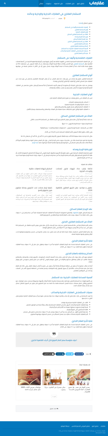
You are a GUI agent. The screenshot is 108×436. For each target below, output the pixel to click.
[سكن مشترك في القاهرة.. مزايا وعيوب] (54, 377)
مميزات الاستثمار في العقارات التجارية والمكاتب (74, 50)
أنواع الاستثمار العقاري (81, 29)
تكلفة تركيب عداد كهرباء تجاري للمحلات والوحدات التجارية (74, 170)
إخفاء (81, 23)
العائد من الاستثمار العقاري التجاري (78, 41)
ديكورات (48, 3)
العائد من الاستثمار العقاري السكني (77, 34)
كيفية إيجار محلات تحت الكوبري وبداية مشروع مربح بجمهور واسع (34, 189)
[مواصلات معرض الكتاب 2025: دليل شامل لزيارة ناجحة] (29, 377)
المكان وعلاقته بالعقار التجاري (79, 46)
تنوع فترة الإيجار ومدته (81, 36)
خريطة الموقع (65, 426)
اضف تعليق (53, 408)
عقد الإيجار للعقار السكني (80, 39)
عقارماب (103, 426)
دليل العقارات (69, 3)
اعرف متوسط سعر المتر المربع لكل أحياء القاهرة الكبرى (54, 340)
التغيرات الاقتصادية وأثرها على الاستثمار (76, 27)
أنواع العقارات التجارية (81, 32)
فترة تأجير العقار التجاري (81, 43)
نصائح (41, 3)
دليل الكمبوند (58, 3)
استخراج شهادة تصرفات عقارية (40, 168)
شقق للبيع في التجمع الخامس (81, 426)
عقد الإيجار (35, 142)
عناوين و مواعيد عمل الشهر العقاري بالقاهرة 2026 (74, 189)
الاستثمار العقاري (79, 63)
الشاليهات (75, 212)
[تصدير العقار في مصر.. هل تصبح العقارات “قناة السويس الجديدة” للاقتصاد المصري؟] (78, 377)
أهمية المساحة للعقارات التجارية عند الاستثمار (74, 48)
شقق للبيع (80, 3)
